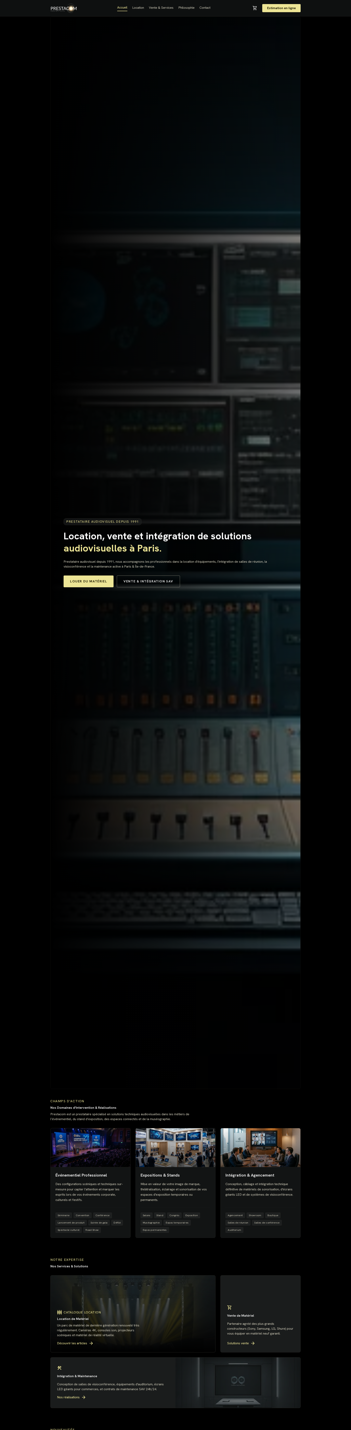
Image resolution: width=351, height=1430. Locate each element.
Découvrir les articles (75, 1343)
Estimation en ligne (281, 8)
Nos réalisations (71, 1397)
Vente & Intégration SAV (148, 581)
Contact (204, 7)
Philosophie (186, 7)
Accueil (122, 7)
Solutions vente (241, 1343)
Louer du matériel (88, 581)
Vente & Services (161, 7)
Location (138, 7)
